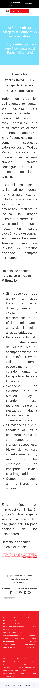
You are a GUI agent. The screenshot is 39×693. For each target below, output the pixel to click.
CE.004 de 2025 (24, 673)
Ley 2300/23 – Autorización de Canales (26, 667)
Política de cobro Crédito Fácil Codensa (13, 661)
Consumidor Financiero (8, 614)
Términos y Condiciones (9, 644)
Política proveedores (31, 620)
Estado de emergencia (8, 676)
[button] (34, 11)
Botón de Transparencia (30, 664)
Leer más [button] (29, 4)
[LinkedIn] (25, 592)
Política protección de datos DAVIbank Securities (15, 658)
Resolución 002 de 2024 (9, 673)
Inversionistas (32, 641)
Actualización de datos (18, 638)
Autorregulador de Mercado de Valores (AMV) (14, 670)
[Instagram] (29, 592)
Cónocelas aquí (19, 582)
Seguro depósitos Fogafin (9, 647)
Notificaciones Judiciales (9, 641)
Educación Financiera (30, 614)
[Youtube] (20, 592)
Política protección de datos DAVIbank (12, 623)
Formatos (5, 638)
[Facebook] (11, 592)
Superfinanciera (32, 638)
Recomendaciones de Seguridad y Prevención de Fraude (17, 617)
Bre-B (34, 673)
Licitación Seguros (31, 647)
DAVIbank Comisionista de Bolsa (11, 656)
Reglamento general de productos (11, 635)
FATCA (34, 626)
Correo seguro (6, 667)
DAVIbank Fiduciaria (8, 650)
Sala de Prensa (32, 661)
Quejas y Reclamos (8, 664)
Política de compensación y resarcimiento (13, 626)
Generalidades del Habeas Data (11, 629)
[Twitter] (16, 592)
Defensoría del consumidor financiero (12, 632)
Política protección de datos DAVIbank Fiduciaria (15, 653)
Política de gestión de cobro (10, 620)
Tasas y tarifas (32, 635)
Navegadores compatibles (29, 644)
